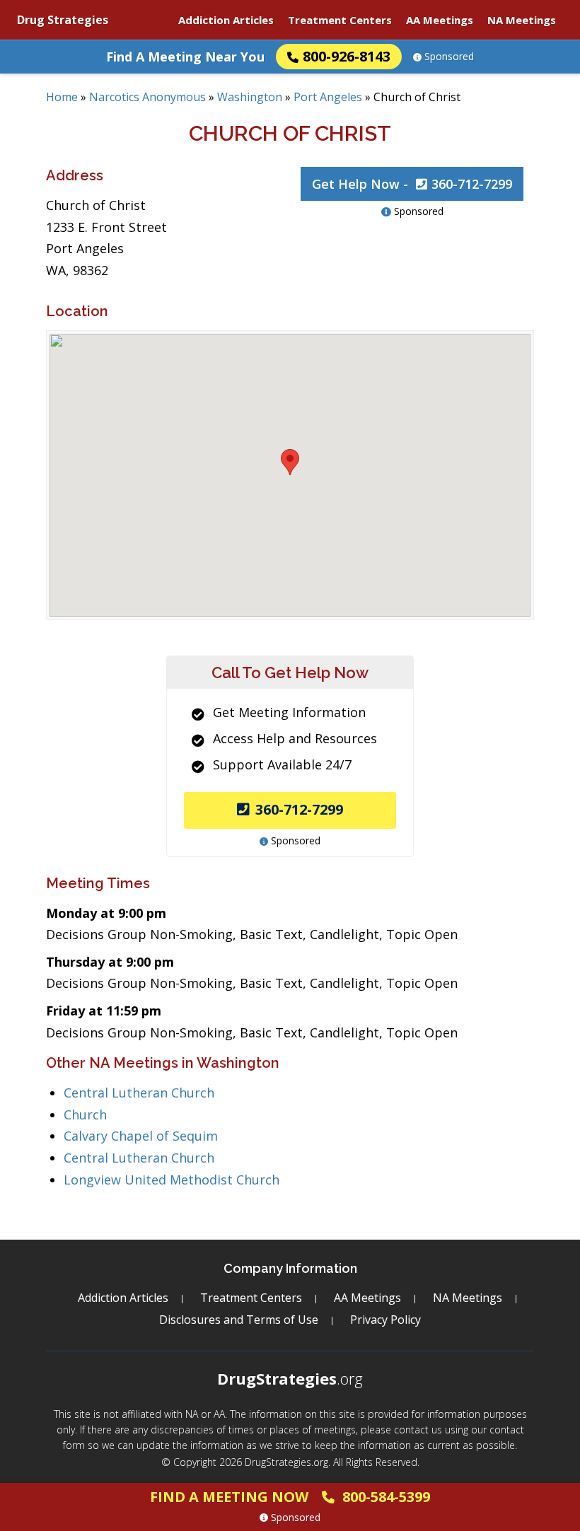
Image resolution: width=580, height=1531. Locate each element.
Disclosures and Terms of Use (238, 1319)
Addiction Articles (226, 20)
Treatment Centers (340, 20)
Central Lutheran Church (139, 1092)
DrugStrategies (290, 1378)
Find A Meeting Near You (185, 56)
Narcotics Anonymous (147, 97)
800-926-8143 (346, 56)
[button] (290, 462)
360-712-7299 (299, 809)
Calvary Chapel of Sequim (141, 1135)
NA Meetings (521, 20)
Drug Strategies (62, 20)
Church (85, 1114)
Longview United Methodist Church (171, 1179)
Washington (249, 97)
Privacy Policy (385, 1319)
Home (62, 97)
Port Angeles (328, 97)
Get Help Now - (412, 183)
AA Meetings (439, 20)
